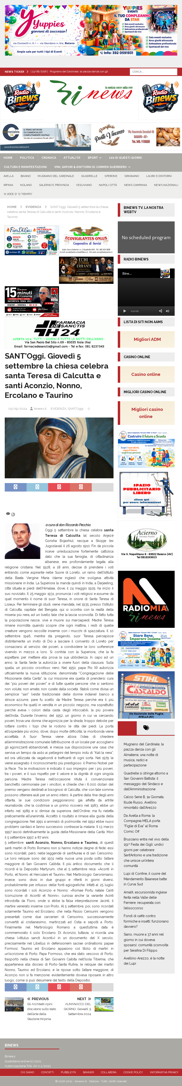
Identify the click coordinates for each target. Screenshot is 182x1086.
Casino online (147, 374)
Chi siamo (27, 1072)
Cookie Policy (133, 1072)
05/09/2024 (17, 408)
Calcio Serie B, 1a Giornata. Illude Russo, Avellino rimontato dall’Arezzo (144, 802)
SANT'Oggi (75, 408)
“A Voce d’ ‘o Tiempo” (18, 194)
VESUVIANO (84, 185)
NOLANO (26, 185)
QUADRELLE (89, 176)
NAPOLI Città (108, 185)
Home (8, 157)
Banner (88, 1072)
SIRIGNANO (131, 176)
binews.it (40, 408)
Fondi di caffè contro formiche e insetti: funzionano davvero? (146, 921)
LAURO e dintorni (159, 176)
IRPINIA (8, 185)
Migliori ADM (147, 339)
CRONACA (48, 157)
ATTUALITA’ (72, 157)
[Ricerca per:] (153, 71)
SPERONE (111, 176)
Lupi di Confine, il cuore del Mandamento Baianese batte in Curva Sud (145, 879)
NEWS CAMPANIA (135, 185)
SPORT (93, 157)
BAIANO (26, 176)
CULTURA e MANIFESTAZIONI (25, 167)
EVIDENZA (58, 408)
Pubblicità (68, 1072)
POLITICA (27, 157)
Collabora (108, 1072)
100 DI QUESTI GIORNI (125, 157)
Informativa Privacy (164, 1072)
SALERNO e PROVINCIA (54, 185)
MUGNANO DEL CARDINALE (56, 176)
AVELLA (9, 176)
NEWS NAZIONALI (166, 185)
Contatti (47, 1072)
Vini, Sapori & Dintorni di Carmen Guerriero (90, 167)
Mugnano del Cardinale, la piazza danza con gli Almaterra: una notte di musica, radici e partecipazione (144, 754)
